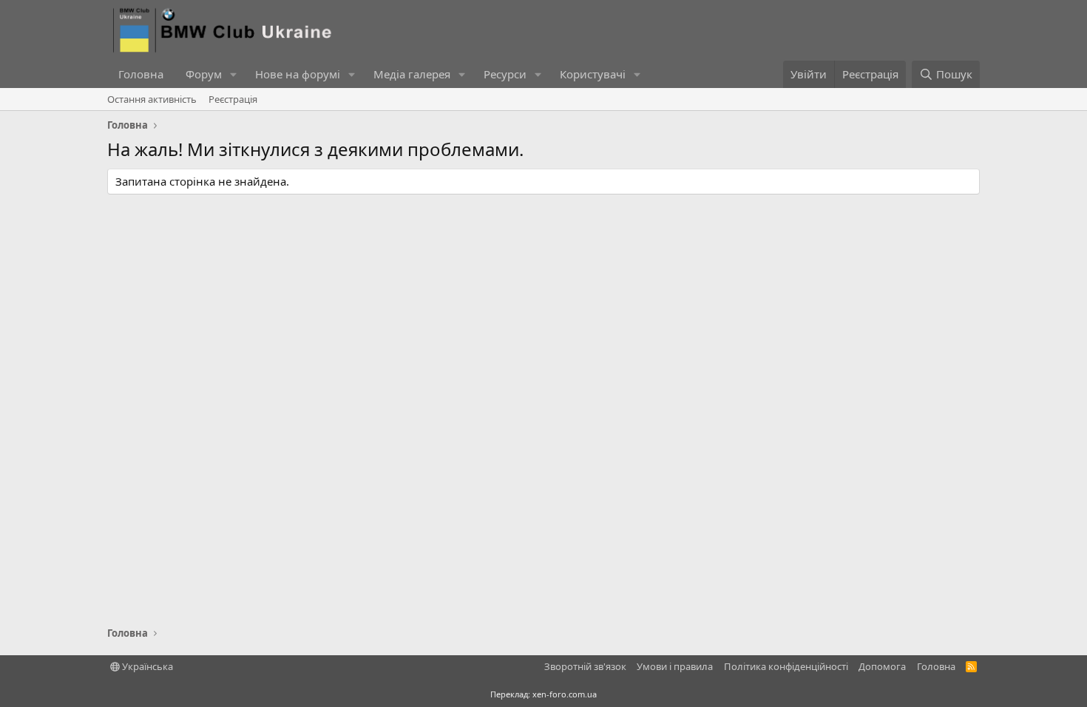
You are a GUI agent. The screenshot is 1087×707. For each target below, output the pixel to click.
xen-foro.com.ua (564, 694)
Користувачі (593, 74)
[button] (233, 74)
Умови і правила (675, 666)
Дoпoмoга (882, 666)
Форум (204, 74)
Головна (140, 74)
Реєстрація (233, 99)
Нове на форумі (297, 74)
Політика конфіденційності (786, 666)
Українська (146, 666)
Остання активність (152, 99)
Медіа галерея (411, 74)
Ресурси (505, 74)
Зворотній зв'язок (585, 666)
